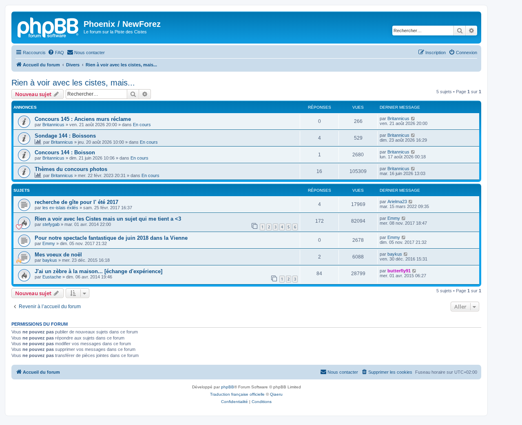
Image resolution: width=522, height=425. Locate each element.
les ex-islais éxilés (60, 207)
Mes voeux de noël (58, 255)
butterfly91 (399, 270)
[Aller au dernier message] (413, 118)
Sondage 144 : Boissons (65, 136)
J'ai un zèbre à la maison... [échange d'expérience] (98, 271)
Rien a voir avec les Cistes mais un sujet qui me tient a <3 (108, 219)
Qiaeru (276, 394)
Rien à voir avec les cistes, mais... (73, 82)
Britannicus (53, 124)
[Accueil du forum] (48, 26)
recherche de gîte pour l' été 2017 (76, 202)
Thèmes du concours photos (71, 169)
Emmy (393, 218)
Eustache (51, 276)
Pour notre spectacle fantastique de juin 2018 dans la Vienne (111, 238)
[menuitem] (56, 52)
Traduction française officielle (237, 394)
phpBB (227, 387)
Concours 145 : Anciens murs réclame (83, 119)
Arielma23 (397, 201)
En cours (142, 124)
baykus (49, 260)
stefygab (51, 224)
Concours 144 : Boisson (65, 152)
